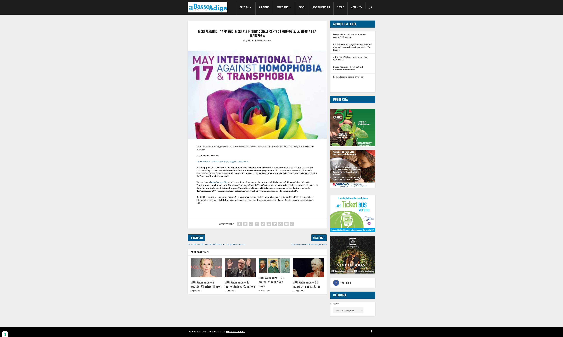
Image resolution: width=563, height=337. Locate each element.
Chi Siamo (264, 7)
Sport (340, 7)
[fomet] (352, 145)
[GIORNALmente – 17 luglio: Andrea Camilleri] (240, 267)
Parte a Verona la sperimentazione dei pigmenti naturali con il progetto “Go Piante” (352, 47)
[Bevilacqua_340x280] (352, 272)
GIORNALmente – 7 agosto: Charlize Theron (206, 284)
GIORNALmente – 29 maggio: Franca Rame (306, 284)
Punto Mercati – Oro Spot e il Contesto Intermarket (348, 68)
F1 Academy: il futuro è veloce (348, 76)
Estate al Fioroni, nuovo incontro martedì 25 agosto (349, 36)
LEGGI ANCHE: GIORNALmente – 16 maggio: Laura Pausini (222, 161)
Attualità (356, 7)
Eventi (302, 7)
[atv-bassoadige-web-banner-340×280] (352, 231)
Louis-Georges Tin (218, 182)
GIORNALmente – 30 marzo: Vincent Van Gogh (271, 282)
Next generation (321, 7)
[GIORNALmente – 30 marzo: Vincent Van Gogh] (274, 265)
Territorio (282, 7)
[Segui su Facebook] (371, 331)
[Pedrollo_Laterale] (352, 186)
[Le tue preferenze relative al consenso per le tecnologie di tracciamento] (5, 334)
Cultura (244, 7)
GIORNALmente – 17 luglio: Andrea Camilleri (240, 284)
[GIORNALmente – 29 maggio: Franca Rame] (308, 267)
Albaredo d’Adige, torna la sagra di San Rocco (350, 58)
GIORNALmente (263, 40)
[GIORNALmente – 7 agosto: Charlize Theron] (206, 267)
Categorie (334, 303)
